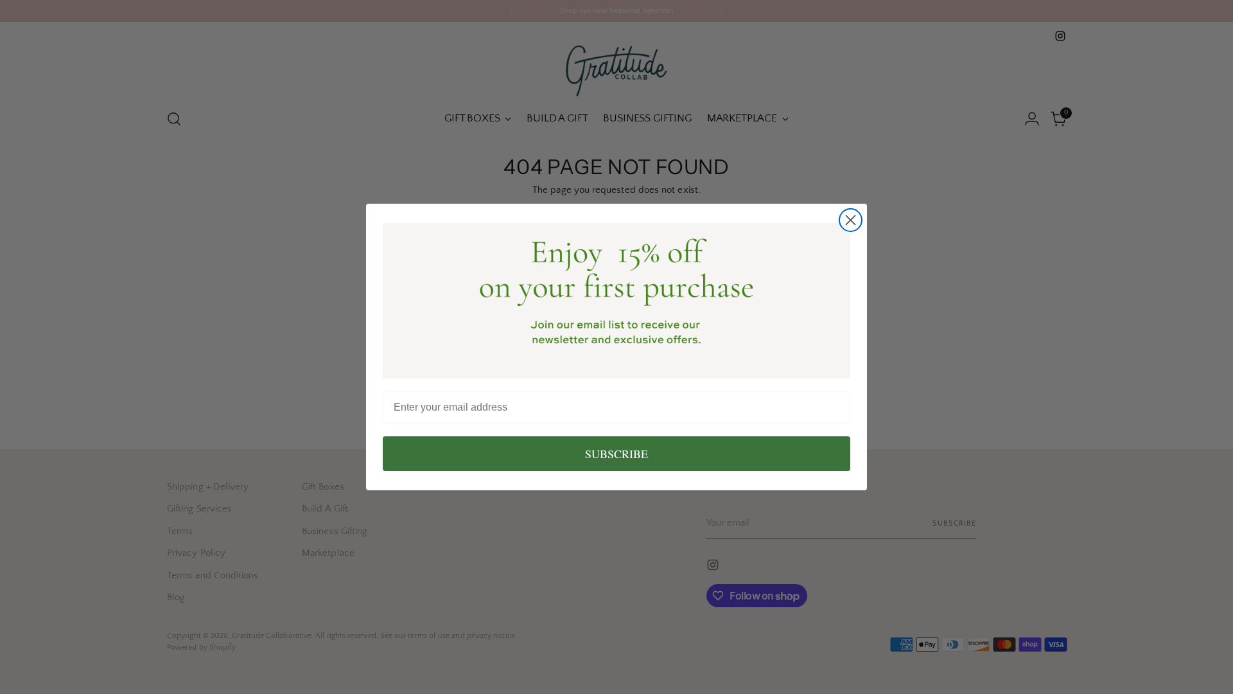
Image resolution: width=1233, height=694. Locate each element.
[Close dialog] (850, 220)
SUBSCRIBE (616, 453)
